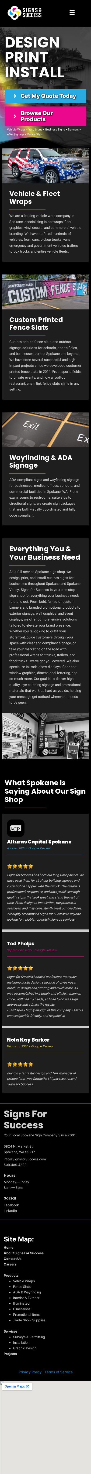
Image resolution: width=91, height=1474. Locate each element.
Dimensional (22, 1309)
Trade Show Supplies (29, 1320)
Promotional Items (26, 1314)
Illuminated (21, 1303)
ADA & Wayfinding (27, 1292)
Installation (21, 1342)
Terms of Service (59, 1372)
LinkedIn (10, 1211)
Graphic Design (24, 1348)
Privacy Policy (30, 1372)
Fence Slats (22, 1287)
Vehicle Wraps (24, 1281)
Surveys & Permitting (29, 1337)
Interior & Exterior (26, 1298)
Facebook (11, 1205)
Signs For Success (25, 1119)
